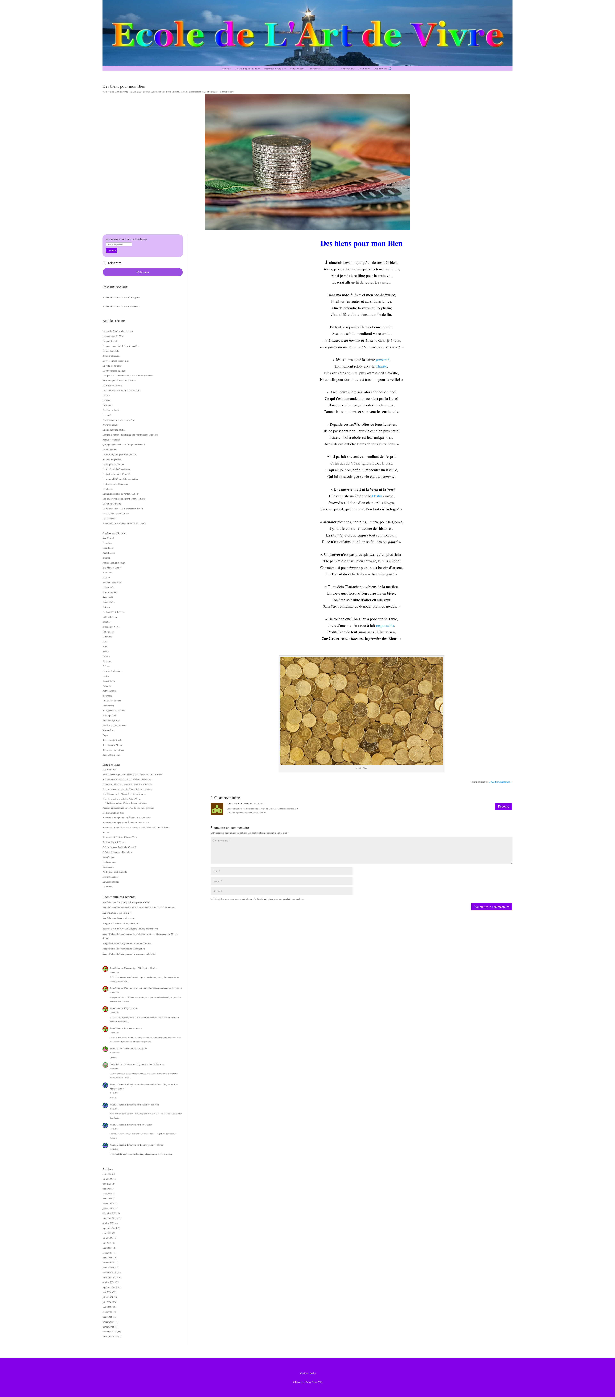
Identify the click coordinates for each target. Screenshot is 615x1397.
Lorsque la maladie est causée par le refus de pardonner (127, 375)
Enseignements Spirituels (113, 710)
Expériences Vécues (111, 626)
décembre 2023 (109, 1331)
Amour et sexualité (111, 439)
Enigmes (106, 621)
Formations (107, 572)
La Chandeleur (109, 518)
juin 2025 (106, 1242)
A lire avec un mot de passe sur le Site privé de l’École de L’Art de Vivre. (136, 827)
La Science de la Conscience (115, 483)
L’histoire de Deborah (112, 385)
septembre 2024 (109, 1287)
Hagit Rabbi (107, 547)
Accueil (225, 69)
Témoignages (108, 631)
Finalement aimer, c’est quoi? (126, 923)
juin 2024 (106, 1302)
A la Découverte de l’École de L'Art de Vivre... (124, 794)
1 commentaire (227, 91)
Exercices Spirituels (111, 720)
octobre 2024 (108, 1282)
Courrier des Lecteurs (112, 670)
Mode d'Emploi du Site (113, 812)
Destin (377, 495)
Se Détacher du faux (111, 700)
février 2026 (108, 1203)
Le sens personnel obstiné (114, 429)
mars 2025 (107, 1257)
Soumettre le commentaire (492, 907)
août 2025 (106, 1232)
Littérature (107, 636)
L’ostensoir (107, 405)
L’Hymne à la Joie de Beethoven (143, 928)
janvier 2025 (108, 1267)
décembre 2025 (109, 1213)
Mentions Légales (110, 876)
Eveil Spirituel (172, 91)
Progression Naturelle (273, 69)
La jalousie (107, 488)
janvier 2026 (108, 1208)
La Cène (106, 395)
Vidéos (331, 69)
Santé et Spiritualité (111, 754)
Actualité (106, 685)
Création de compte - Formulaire (117, 852)
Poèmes (146, 91)
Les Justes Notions (110, 881)
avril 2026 (107, 1193)
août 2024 (106, 1292)
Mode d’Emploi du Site (246, 69)
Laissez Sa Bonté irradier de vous (117, 331)
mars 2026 (107, 1198)
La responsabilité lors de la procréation (120, 478)
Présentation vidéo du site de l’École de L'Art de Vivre (127, 784)
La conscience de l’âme (113, 336)
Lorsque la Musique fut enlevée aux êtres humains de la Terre (130, 434)
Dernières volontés (110, 410)
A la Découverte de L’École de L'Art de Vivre (126, 802)
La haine (106, 400)
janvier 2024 (108, 1326)
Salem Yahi (107, 597)
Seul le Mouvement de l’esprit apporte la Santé (123, 498)
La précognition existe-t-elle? (115, 360)
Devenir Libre (108, 680)
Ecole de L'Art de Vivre (117, 91)
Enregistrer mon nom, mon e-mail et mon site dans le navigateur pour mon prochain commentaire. (259, 898)
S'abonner (142, 272)
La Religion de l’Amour (113, 464)
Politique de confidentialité (114, 871)
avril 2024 (107, 1311)
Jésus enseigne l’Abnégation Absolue (118, 380)
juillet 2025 (107, 1237)
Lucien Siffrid (108, 587)
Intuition (106, 557)
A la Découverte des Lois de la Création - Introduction (127, 779)
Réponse (503, 806)
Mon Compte (364, 69)
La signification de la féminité (116, 474)
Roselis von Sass (109, 592)
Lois (104, 641)
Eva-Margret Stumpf (111, 567)
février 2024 (108, 1321)
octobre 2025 (108, 1223)
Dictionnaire (315, 69)
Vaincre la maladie (110, 350)
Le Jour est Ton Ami (142, 943)
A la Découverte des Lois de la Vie (118, 419)
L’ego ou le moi (109, 341)
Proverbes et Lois (110, 424)
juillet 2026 (107, 1178)
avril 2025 (107, 1252)
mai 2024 (106, 1306)
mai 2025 (106, 1247)
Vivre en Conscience (111, 582)
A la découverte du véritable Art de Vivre (121, 799)
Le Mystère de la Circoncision (116, 469)
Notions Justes (211, 91)
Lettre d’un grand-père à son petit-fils (119, 454)
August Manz (108, 552)
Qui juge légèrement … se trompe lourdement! (123, 444)
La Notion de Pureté (111, 503)
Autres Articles (296, 69)
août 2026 (106, 1173)
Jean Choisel (108, 538)
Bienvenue (107, 695)
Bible (104, 646)
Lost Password (380, 69)
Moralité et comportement (192, 91)
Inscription (111, 250)
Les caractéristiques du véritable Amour (120, 493)
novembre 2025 (109, 1218)
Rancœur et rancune (111, 355)
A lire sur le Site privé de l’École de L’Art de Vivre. (126, 822)
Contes (105, 675)
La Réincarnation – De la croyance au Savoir (122, 508)
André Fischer (108, 602)
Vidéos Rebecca (109, 616)
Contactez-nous (348, 69)
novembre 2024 (109, 1277)
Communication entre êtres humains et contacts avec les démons (146, 907)
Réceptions (107, 661)
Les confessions (109, 449)
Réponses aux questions (113, 749)
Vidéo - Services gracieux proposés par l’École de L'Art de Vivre (132, 774)
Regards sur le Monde (112, 744)
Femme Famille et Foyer (113, 562)
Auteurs (106, 606)
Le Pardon (107, 886)
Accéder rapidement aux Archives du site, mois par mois (128, 807)
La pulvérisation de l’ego (113, 370)
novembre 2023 (109, 1336)
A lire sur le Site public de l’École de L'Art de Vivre (126, 817)
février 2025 (108, 1262)
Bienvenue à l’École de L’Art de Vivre (119, 837)
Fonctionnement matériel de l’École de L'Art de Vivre (127, 789)
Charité (381, 366)
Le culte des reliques (111, 365)
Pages (105, 735)
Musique (106, 577)
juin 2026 (106, 1183)
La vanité (106, 414)
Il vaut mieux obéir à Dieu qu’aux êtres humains (124, 523)
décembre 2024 (109, 1272)
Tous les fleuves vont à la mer (115, 513)
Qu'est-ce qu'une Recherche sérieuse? (119, 847)
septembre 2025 (109, 1228)
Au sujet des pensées (111, 459)
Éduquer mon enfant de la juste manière (120, 346)
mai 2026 (106, 1188)
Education (107, 542)
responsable (385, 625)
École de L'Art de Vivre (113, 842)
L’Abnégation (139, 948)
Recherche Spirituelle (112, 739)
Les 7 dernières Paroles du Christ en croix (121, 390)
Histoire (106, 656)
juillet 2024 (107, 1297)
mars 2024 (107, 1316)
